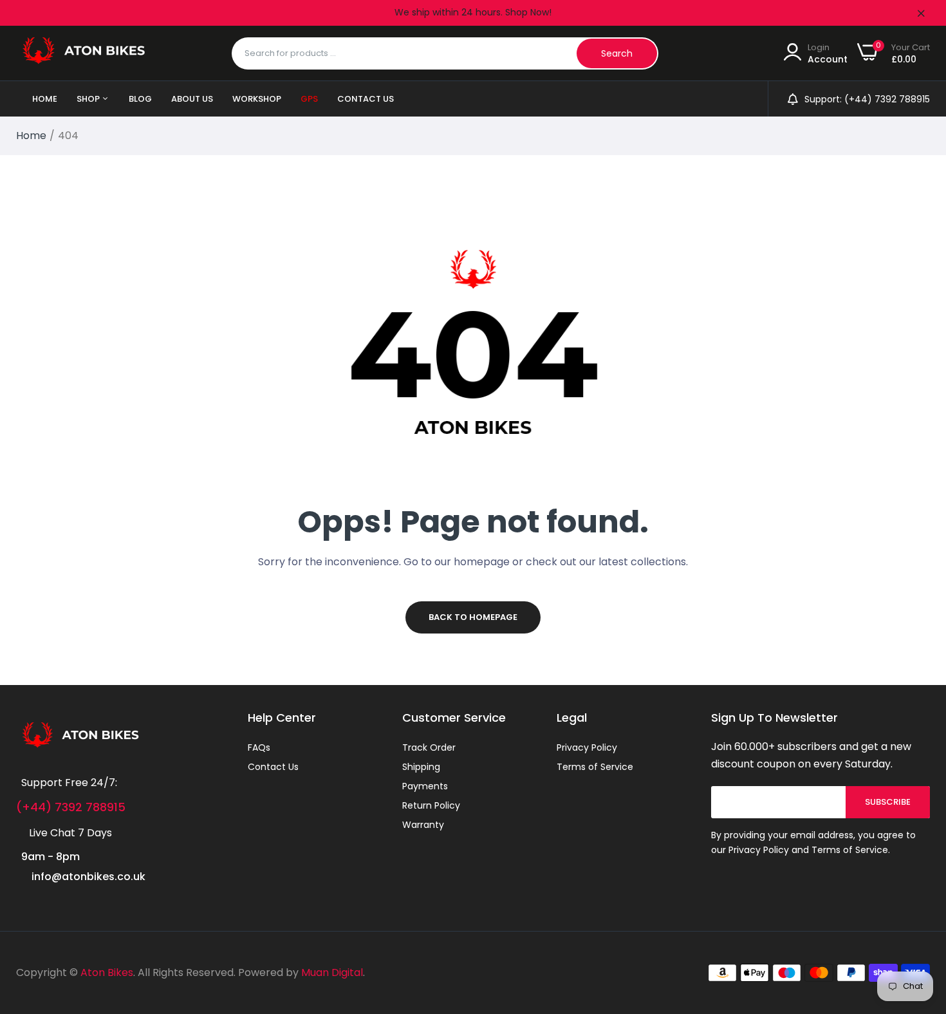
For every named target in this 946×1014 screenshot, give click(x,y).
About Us (192, 99)
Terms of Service (595, 766)
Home (44, 99)
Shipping (421, 766)
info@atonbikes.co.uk (88, 876)
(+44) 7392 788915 (70, 807)
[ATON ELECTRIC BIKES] (83, 53)
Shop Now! (528, 12)
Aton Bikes (106, 972)
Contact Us (365, 99)
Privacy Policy (587, 747)
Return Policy (431, 805)
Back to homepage (473, 617)
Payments (425, 786)
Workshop (256, 99)
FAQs (259, 747)
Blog (140, 99)
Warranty (423, 824)
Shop (89, 99)
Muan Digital (332, 972)
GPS (309, 99)
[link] (920, 921)
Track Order (429, 747)
